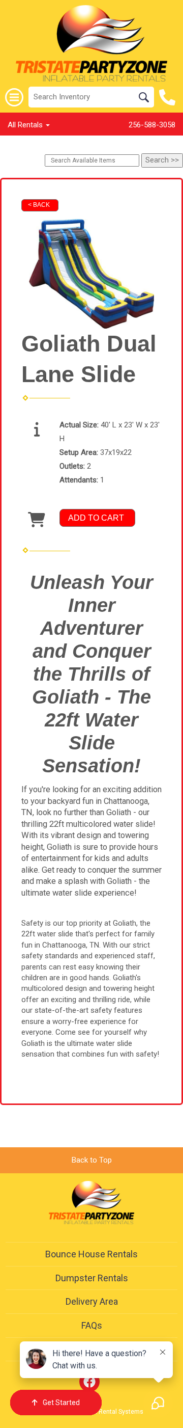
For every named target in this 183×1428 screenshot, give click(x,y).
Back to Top (92, 1160)
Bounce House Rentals (91, 1254)
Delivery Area (92, 1301)
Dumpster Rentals (91, 1278)
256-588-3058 (152, 124)
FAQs (91, 1325)
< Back (39, 204)
